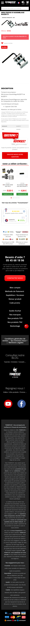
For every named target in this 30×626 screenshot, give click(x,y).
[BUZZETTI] (21, 24)
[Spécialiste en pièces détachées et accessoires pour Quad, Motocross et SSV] (10, 3)
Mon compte (15, 287)
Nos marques (15, 314)
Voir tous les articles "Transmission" (15, 203)
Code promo (15, 303)
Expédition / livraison (15, 295)
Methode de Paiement (14, 291)
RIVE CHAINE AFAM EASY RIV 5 (8, 185)
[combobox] (15, 8)
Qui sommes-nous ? (19, 340)
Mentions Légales (16, 342)
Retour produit (15, 299)
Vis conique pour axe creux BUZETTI (22, 185)
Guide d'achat (15, 310)
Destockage (15, 326)
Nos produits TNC (15, 322)
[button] (26, 326)
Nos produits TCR (15, 318)
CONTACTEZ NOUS (15, 278)
